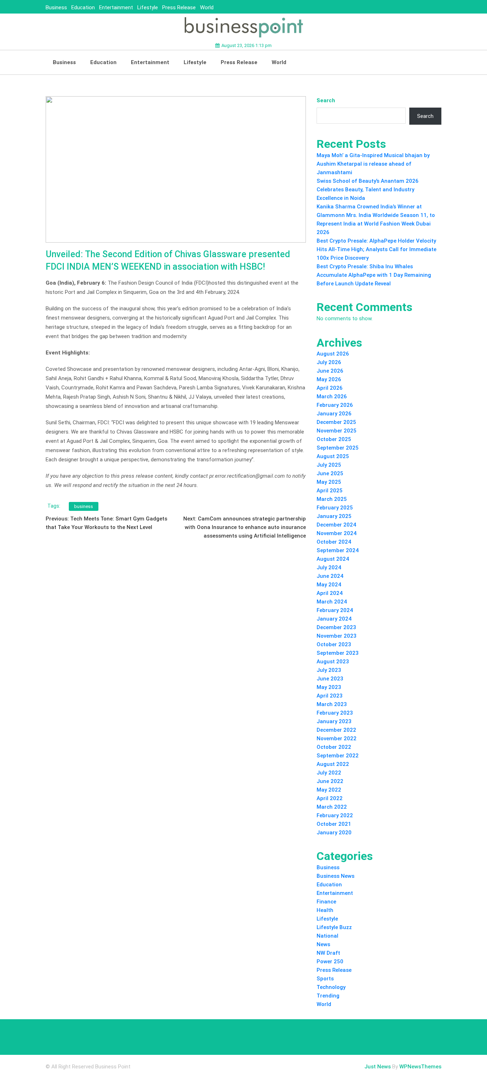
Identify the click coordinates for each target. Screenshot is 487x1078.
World (207, 7)
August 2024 (333, 559)
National (327, 936)
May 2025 (329, 482)
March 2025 (332, 499)
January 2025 (334, 516)
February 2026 (335, 405)
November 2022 (337, 738)
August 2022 (333, 764)
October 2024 (334, 542)
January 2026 (334, 413)
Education (83, 7)
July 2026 (329, 362)
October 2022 (334, 747)
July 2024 (329, 567)
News (323, 944)
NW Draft (328, 953)
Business (56, 7)
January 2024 (334, 619)
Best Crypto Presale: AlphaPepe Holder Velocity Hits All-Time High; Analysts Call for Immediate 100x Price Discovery (376, 249)
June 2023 (330, 678)
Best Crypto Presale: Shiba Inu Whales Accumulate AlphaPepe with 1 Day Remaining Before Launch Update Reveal (374, 275)
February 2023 (335, 713)
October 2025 (334, 439)
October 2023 (334, 644)
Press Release (179, 7)
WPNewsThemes (420, 1066)
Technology (331, 987)
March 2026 (332, 396)
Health (325, 910)
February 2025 (335, 507)
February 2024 (335, 610)
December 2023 (336, 627)
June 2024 (330, 576)
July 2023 (329, 670)
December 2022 (336, 730)
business (83, 506)
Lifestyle (147, 7)
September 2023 (338, 653)
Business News (335, 876)
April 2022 (330, 798)
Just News (377, 1066)
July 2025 (329, 465)
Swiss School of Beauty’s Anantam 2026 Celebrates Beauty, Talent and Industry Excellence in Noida (368, 189)
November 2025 (337, 430)
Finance (326, 901)
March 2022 (332, 807)
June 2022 (330, 781)
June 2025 (330, 473)
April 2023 (330, 696)
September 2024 (338, 550)
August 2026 (333, 354)
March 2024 (332, 601)
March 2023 (332, 704)
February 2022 (335, 815)
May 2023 (329, 687)
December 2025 (336, 422)
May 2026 (329, 379)
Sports (325, 978)
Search (326, 100)
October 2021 (334, 824)
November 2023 (337, 636)
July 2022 (329, 772)
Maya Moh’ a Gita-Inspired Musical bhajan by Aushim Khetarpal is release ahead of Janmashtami (373, 164)
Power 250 (330, 961)
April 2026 (330, 388)
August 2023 (333, 661)
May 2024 (329, 584)
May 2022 (329, 790)
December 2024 (336, 525)
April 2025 (330, 490)
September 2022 (338, 755)
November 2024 (337, 533)
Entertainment (116, 7)
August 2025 (333, 456)
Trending (328, 996)
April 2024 (330, 593)
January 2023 (334, 721)
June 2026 (330, 371)
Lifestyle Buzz (334, 927)
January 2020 (334, 832)
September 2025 (338, 448)
